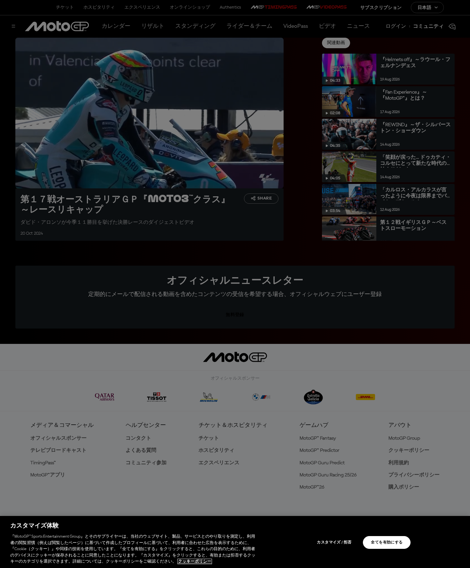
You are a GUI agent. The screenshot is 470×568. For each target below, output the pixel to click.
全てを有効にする (387, 542)
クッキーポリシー (194, 561)
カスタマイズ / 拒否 (334, 542)
